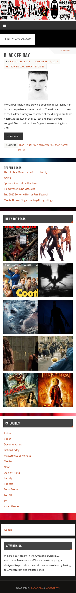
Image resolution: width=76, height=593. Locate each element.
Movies (8, 461)
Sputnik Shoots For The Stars (20, 183)
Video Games (11, 506)
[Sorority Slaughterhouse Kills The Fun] (20, 391)
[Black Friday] (38, 85)
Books (7, 439)
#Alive (7, 177)
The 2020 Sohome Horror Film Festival (26, 194)
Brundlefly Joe (20, 61)
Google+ (9, 529)
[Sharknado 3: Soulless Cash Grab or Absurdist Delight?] (20, 317)
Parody (8, 478)
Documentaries (13, 444)
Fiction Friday (15, 66)
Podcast (8, 484)
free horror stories (44, 145)
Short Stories (35, 66)
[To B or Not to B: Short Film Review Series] (55, 281)
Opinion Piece (12, 472)
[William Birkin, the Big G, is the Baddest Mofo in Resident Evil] (55, 244)
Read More (13, 136)
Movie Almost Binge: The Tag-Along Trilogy (28, 200)
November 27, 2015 (46, 61)
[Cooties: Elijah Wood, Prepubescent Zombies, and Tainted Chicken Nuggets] (20, 281)
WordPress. (53, 588)
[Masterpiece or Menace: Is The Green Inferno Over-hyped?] (20, 244)
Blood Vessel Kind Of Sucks (19, 189)
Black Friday (17, 55)
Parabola (37, 588)
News (7, 467)
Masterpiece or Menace (17, 455)
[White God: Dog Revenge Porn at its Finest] (55, 354)
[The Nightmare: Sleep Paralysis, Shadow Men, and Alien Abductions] (55, 317)
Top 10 (8, 495)
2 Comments (64, 50)
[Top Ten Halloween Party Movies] (55, 391)
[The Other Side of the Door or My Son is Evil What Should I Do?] (20, 354)
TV (5, 501)
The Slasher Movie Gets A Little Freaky (26, 172)
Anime (7, 433)
